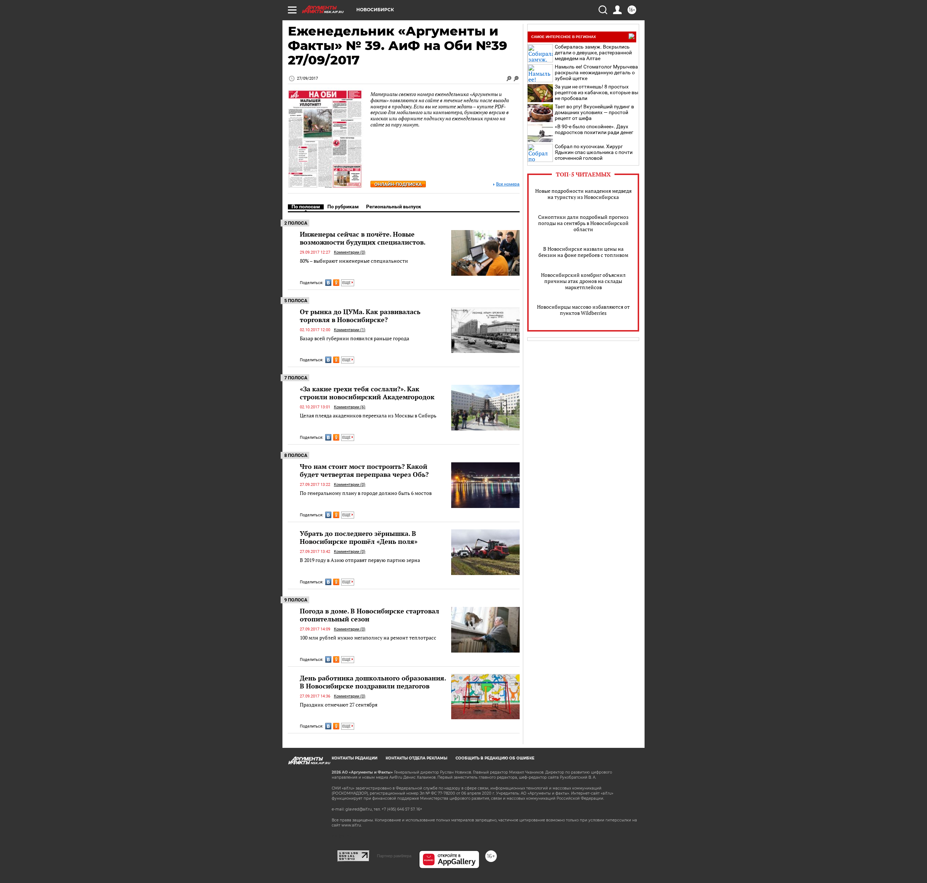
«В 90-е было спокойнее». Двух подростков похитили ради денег (594, 129)
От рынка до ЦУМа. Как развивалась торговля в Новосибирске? (360, 315)
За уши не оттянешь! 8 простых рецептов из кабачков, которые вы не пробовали (596, 92)
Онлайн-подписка (398, 184)
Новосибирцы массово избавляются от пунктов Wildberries (583, 310)
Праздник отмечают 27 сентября (338, 704)
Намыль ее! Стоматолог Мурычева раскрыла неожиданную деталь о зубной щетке (596, 72)
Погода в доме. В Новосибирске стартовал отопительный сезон (369, 615)
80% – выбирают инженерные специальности (354, 261)
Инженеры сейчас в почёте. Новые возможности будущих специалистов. (362, 238)
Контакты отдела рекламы (416, 758)
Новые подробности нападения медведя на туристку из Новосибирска (583, 194)
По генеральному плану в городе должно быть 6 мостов (366, 493)
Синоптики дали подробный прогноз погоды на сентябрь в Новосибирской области (583, 223)
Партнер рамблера (394, 856)
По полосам (305, 206)
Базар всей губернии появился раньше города (354, 338)
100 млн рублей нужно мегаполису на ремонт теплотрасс (368, 637)
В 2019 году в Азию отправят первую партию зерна (360, 560)
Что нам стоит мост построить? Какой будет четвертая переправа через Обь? (364, 470)
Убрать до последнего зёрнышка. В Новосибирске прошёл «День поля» (359, 537)
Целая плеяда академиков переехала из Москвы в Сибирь (368, 415)
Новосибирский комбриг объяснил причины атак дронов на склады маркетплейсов (583, 281)
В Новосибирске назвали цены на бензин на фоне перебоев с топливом (583, 252)
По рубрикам (343, 206)
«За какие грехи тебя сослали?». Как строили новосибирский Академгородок (367, 392)
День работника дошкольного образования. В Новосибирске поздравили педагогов (373, 682)
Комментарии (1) (349, 330)
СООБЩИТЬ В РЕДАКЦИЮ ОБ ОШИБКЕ (495, 758)
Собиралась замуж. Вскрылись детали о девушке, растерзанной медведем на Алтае (593, 52)
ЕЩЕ (347, 282)
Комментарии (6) (349, 407)
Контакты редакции (354, 758)
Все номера (508, 184)
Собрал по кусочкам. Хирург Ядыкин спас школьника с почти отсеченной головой (594, 152)
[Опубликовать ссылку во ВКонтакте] (328, 282)
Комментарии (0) (349, 252)
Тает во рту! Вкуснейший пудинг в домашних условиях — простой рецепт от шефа (594, 112)
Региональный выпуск (393, 206)
